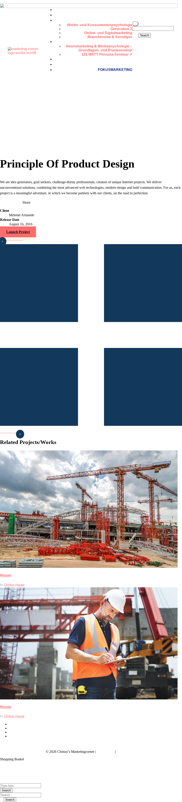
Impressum (105, 751)
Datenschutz (126, 751)
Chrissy (9, 584)
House (5, 575)
